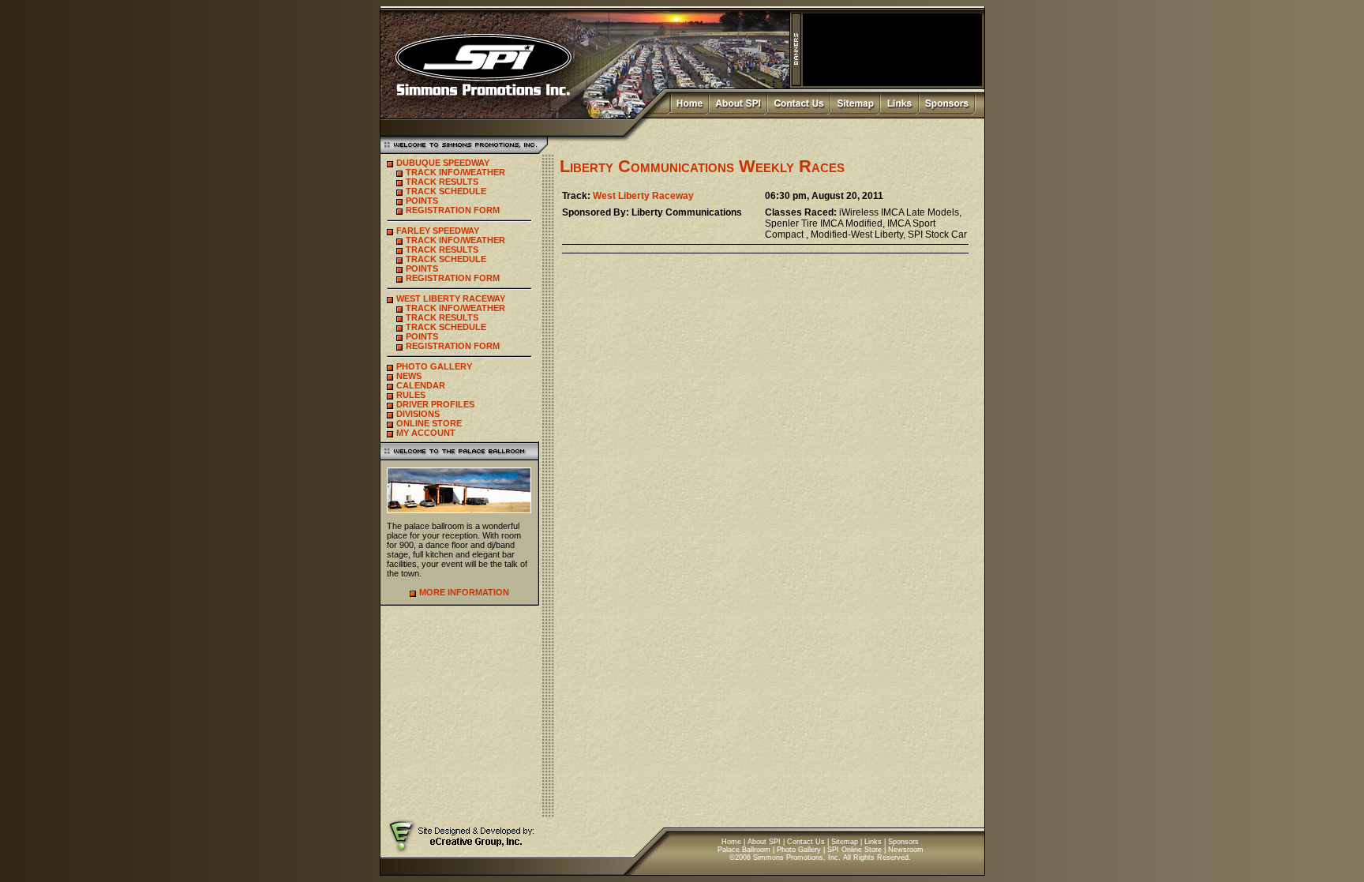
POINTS (422, 200)
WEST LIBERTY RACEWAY (450, 298)
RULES (410, 395)
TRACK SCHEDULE (446, 191)
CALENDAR (420, 385)
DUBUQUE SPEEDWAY (442, 162)
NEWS (409, 376)
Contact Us (806, 842)
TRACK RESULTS (442, 181)
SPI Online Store (854, 850)
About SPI (764, 842)
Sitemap (844, 842)
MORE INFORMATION (464, 592)
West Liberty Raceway (643, 195)
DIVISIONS (418, 413)
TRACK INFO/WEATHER (455, 172)
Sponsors (903, 842)
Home (731, 842)
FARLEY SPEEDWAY (437, 230)
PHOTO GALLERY (434, 366)
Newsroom (906, 850)
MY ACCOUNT (425, 432)
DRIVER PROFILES (435, 404)
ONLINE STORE (429, 423)
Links (873, 842)
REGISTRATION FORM (453, 210)
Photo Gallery (799, 850)
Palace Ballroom (744, 850)
